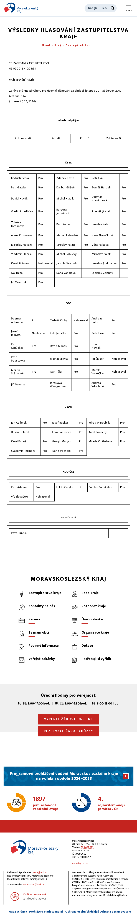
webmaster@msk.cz (33, 884)
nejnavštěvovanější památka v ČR (112, 803)
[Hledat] (112, 8)
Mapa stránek (18, 911)
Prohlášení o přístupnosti (46, 911)
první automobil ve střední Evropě (45, 803)
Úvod (46, 45)
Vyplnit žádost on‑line (68, 719)
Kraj (57, 45)
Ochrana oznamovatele (115, 911)
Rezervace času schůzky (68, 731)
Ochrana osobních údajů (81, 911)
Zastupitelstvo (78, 45)
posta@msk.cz (39, 872)
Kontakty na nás (80, 863)
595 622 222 (87, 847)
